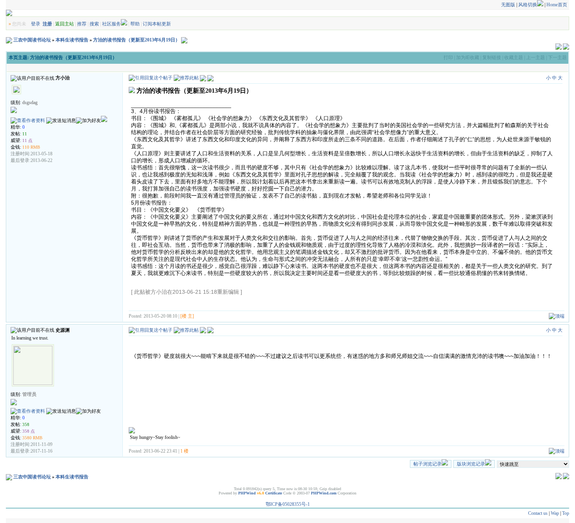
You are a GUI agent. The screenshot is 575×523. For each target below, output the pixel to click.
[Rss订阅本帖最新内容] (184, 40)
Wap (555, 513)
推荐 (81, 24)
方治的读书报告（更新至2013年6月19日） (136, 40)
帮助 (135, 24)
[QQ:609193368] (104, 120)
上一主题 (535, 57)
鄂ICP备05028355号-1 (288, 504)
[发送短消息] (61, 120)
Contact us (538, 513)
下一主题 (557, 57)
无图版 (508, 4)
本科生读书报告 (72, 40)
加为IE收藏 (467, 57)
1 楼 (184, 451)
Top (565, 513)
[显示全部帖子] (210, 78)
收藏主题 (513, 57)
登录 (35, 24)
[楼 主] (187, 316)
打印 (448, 57)
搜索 (94, 24)
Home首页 (556, 4)
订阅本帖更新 (157, 24)
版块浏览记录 (471, 464)
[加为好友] (88, 120)
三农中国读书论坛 (32, 40)
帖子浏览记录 (427, 464)
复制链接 (491, 57)
